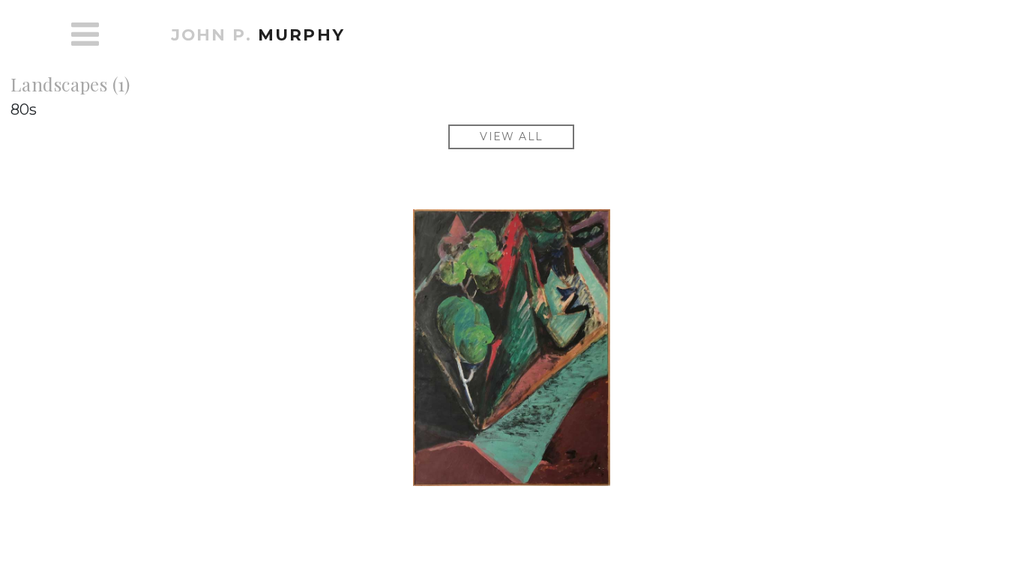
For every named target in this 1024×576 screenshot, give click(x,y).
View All (511, 136)
